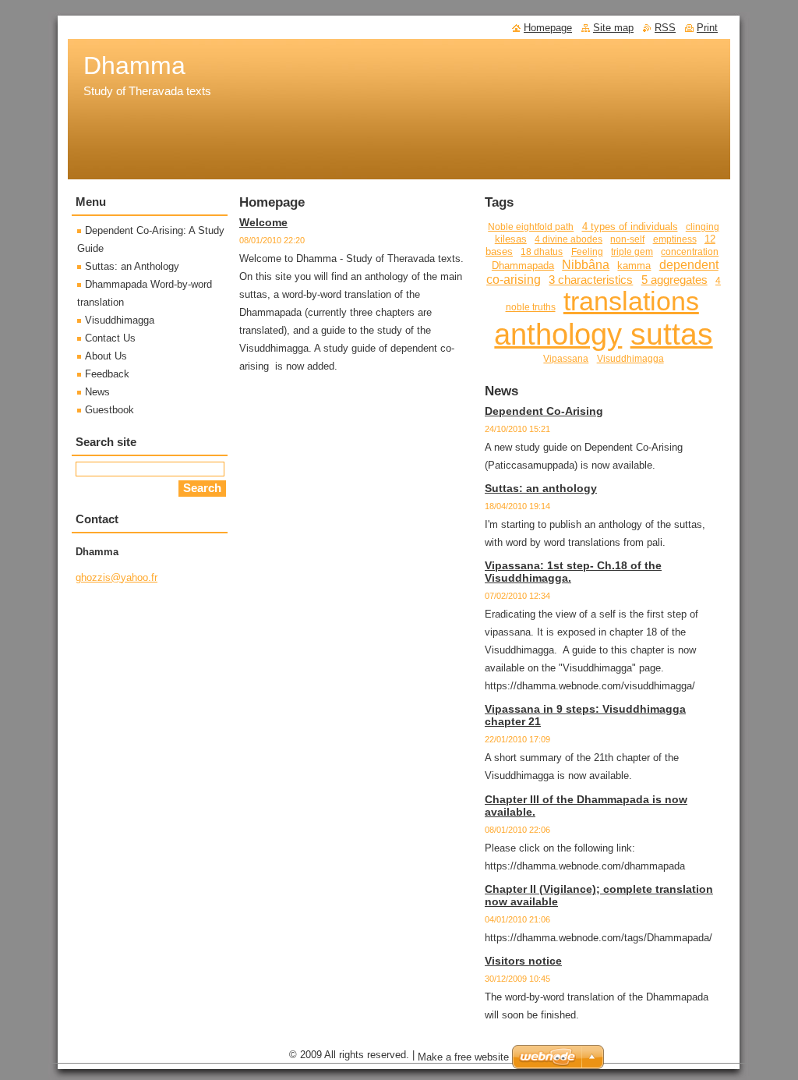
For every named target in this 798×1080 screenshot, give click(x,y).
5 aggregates (674, 280)
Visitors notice (523, 960)
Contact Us (110, 338)
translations (631, 301)
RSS (665, 28)
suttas (671, 334)
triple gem (632, 251)
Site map (613, 28)
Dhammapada (523, 265)
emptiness (675, 239)
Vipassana (565, 358)
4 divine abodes (568, 239)
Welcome (263, 222)
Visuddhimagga (630, 358)
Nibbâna (585, 264)
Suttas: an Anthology (132, 266)
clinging (702, 226)
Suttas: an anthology (541, 488)
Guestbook (109, 410)
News (97, 392)
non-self (627, 239)
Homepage (548, 28)
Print (707, 28)
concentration (690, 251)
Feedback (107, 374)
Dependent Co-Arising (544, 411)
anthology (558, 334)
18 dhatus (542, 251)
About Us (106, 356)
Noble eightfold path (531, 226)
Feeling (587, 251)
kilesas (511, 239)
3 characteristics (591, 280)
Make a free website (463, 1057)
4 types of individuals (630, 226)
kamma (634, 265)
